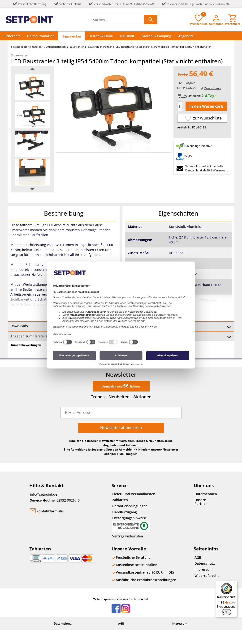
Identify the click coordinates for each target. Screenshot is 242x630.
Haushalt (127, 36)
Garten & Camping (156, 36)
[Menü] (234, 583)
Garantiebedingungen (129, 506)
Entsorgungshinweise (129, 518)
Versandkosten (212, 88)
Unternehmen (205, 494)
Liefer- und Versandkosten (133, 494)
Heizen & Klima (100, 36)
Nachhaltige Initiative (198, 146)
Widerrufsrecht (206, 575)
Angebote (186, 36)
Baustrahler (76, 46)
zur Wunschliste (207, 118)
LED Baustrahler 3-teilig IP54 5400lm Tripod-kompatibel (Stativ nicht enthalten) (164, 46)
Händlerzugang (124, 512)
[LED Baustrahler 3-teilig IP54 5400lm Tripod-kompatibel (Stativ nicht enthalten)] (32, 87)
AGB (197, 557)
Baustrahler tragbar (100, 46)
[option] (32, 87)
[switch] (226, 612)
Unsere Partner (200, 502)
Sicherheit (12, 36)
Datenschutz (204, 563)
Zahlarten (120, 500)
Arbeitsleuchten (56, 46)
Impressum (203, 569)
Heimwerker (71, 36)
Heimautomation (41, 36)
